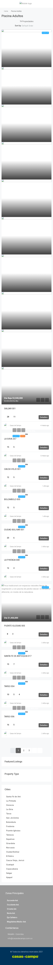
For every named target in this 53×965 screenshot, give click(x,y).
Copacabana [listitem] (12, 869)
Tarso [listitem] (8, 813)
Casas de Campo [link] (15, 425)
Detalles (43, 417)
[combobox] (30, 25)
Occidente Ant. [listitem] (13, 905)
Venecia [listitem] (10, 805)
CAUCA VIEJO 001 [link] (12, 469)
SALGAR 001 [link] (10, 408)
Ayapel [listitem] (9, 877)
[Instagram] (28, 960)
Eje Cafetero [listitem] (12, 917)
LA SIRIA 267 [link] (10, 439)
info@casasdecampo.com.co (20, 938)
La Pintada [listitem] (11, 801)
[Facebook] (24, 960)
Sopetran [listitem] (10, 839)
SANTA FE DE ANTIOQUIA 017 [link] (17, 656)
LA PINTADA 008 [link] (12, 560)
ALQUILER (16, 436)
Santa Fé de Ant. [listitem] (13, 796)
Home (6, 11)
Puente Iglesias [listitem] (13, 830)
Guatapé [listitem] (10, 864)
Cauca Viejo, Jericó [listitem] (15, 860)
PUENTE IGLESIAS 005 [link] (14, 626)
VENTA (23, 436)
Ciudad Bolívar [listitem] (12, 852)
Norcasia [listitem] (10, 847)
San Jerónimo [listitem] (12, 818)
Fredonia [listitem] (10, 826)
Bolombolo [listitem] (11, 822)
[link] (26, 48)
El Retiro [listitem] (10, 856)
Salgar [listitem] (9, 873)
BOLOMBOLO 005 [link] (12, 499)
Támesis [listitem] (10, 835)
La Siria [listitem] (9, 809)
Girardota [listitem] (10, 843)
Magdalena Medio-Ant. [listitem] (16, 922)
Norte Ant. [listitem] (11, 913)
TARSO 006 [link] (9, 716)
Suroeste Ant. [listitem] (12, 900)
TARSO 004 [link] (9, 686)
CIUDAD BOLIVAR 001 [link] (14, 529)
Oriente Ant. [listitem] (12, 909)
